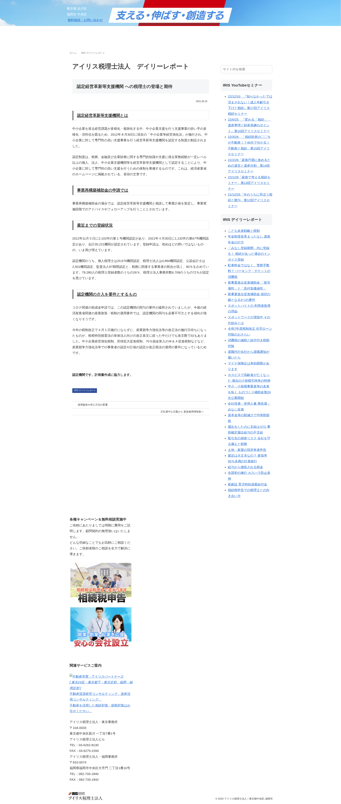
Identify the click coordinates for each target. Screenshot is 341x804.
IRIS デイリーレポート (85, 390)
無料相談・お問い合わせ (85, 20)
